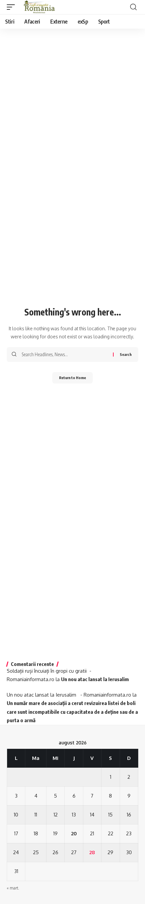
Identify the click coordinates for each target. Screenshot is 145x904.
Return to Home (72, 377)
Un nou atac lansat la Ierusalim (96, 679)
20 (74, 833)
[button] (12, 7)
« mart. (13, 888)
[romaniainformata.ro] (39, 7)
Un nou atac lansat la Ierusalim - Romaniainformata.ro (69, 695)
